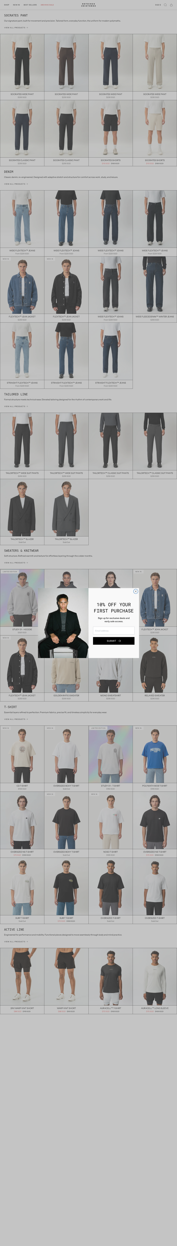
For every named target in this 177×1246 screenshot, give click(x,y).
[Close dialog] (135, 591)
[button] (113, 641)
